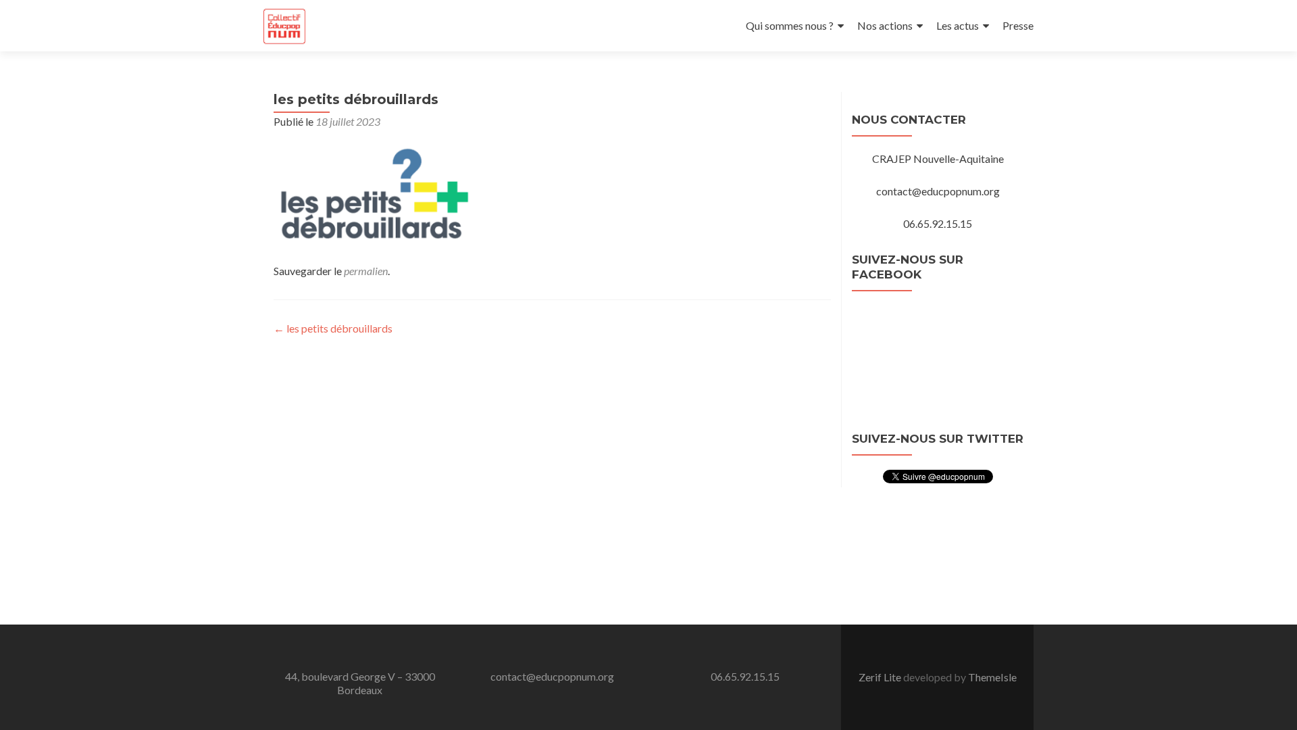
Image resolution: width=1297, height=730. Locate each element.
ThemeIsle (992, 677)
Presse (1018, 25)
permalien (366, 270)
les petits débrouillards (333, 328)
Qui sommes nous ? (790, 25)
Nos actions (885, 25)
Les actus (957, 25)
